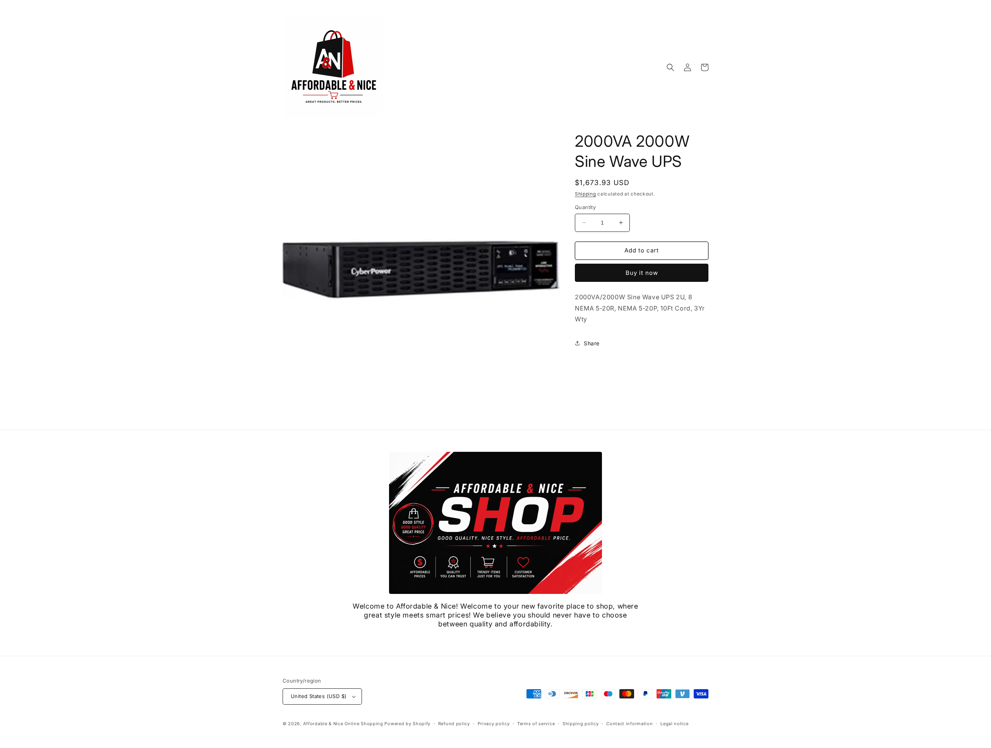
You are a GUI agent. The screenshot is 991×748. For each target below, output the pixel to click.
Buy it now (642, 272)
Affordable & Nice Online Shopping (343, 723)
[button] (670, 67)
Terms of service (536, 723)
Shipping (585, 194)
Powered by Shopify (407, 723)
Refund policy (454, 723)
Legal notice (674, 723)
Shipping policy (580, 723)
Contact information (629, 723)
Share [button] (592, 343)
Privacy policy (494, 723)
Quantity (585, 207)
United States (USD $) (318, 696)
